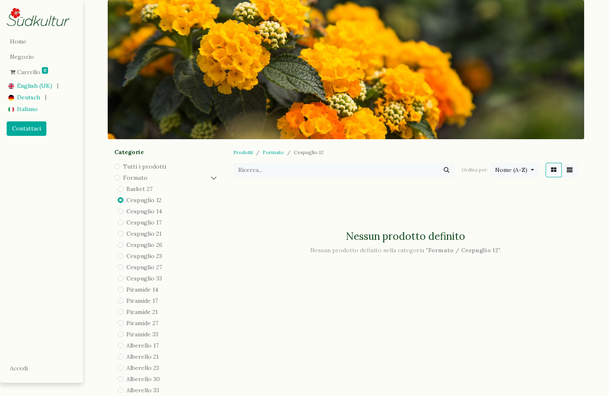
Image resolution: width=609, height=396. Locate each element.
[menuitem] (41, 41)
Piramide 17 (142, 300)
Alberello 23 (142, 368)
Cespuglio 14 (144, 211)
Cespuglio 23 (144, 256)
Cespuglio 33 (144, 278)
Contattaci (26, 128)
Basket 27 (139, 189)
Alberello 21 (142, 356)
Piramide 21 (142, 312)
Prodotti (243, 152)
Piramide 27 (142, 323)
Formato (135, 177)
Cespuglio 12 (144, 200)
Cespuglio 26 (144, 245)
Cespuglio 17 (144, 222)
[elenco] (569, 170)
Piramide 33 (142, 334)
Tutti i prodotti (144, 166)
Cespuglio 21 (144, 233)
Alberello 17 (142, 345)
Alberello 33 (142, 390)
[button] (514, 170)
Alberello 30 (143, 379)
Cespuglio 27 (144, 267)
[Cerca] (446, 170)
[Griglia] (554, 170)
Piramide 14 (142, 289)
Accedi (19, 368)
